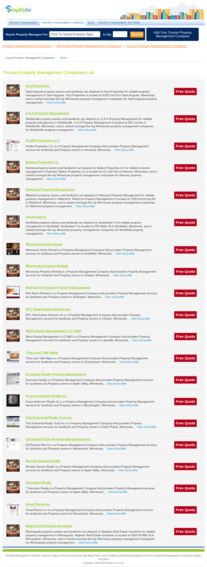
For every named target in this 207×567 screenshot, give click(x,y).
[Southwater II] (13, 221)
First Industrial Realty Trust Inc (49, 417)
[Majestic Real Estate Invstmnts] (13, 530)
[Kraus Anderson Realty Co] (13, 400)
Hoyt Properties (38, 86)
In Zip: (107, 34)
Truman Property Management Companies (156, 46)
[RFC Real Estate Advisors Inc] (13, 313)
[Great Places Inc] (13, 508)
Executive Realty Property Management (56, 374)
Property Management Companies (63, 22)
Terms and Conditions (107, 555)
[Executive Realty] (13, 487)
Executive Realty (38, 482)
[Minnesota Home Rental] (13, 248)
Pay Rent (103, 559)
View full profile (56, 102)
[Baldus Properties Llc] (13, 166)
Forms (150, 555)
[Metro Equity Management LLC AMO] (13, 335)
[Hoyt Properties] (13, 90)
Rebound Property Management (50, 189)
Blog (91, 22)
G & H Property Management (47, 113)
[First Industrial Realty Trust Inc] (13, 422)
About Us (47, 555)
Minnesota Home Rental (44, 244)
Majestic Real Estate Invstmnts (49, 526)
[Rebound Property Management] (13, 194)
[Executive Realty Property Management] (13, 378)
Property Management (22, 9)
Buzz (57, 555)
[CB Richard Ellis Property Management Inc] (13, 443)
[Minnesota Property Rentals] (13, 270)
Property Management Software (119, 22)
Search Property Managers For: (27, 34)
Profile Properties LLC (43, 140)
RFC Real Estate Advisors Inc (48, 309)
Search (136, 34)
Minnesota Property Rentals (47, 266)
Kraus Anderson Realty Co (46, 396)
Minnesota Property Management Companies (88, 46)
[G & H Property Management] (13, 117)
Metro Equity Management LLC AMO (53, 331)
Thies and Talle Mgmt (42, 352)
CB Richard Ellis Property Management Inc (58, 439)
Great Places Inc (38, 504)
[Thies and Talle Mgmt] (13, 357)
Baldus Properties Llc (42, 162)
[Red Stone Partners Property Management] (13, 292)
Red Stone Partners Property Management (58, 287)
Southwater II (36, 217)
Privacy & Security (71, 555)
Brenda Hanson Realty (43, 461)
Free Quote (185, 92)
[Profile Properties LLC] (13, 145)
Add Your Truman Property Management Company (173, 34)
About (63, 57)
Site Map (88, 555)
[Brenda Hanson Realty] (13, 465)
